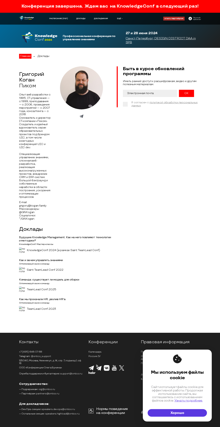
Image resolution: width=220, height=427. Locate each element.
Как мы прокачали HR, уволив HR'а (42, 299)
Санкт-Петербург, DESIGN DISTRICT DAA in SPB (161, 40)
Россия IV (94, 356)
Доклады (43, 56)
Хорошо (177, 413)
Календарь (95, 351)
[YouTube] (114, 370)
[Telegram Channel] (99, 370)
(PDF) (65, 19)
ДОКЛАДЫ (81, 19)
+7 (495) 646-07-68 (30, 351)
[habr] (92, 373)
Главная (25, 56)
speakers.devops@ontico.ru (58, 409)
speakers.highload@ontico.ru (62, 413)
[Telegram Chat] (91, 370)
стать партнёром (173, 18)
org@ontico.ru (46, 389)
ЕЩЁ (119, 19)
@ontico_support (41, 356)
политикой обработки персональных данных (164, 104)
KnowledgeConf (135, 6)
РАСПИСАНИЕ (55, 19)
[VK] (106, 370)
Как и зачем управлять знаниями (41, 260)
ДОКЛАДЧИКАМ (101, 19)
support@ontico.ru (71, 373)
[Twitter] (121, 370)
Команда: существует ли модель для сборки (49, 279)
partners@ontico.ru (47, 393)
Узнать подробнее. (188, 400)
